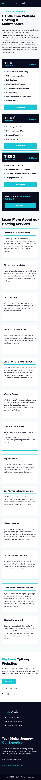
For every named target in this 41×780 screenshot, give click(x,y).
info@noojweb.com (11, 694)
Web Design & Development (12, 759)
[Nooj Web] (20, 3)
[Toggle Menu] (3, 3)
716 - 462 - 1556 (10, 688)
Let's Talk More (20, 205)
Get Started (20, 107)
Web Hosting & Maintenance (12, 765)
